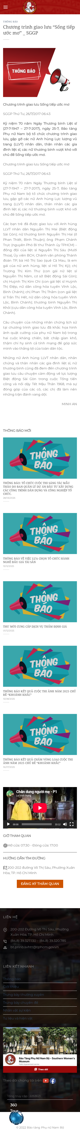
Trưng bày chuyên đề (20, 1003)
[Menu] (5, 7)
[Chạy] (8, 824)
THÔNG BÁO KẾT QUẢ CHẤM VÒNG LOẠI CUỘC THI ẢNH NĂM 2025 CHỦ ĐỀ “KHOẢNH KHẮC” (38, 761)
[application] (40, 808)
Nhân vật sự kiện (17, 1010)
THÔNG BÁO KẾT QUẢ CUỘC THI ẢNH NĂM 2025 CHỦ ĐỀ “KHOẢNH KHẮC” (39, 693)
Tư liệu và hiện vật (18, 1018)
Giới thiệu (11, 987)
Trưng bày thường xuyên (23, 995)
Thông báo (10, 21)
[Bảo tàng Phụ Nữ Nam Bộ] (30, 7)
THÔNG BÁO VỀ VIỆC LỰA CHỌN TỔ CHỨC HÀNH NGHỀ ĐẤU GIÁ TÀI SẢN (36, 560)
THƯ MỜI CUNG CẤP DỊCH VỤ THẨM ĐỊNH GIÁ (35, 626)
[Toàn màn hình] (72, 824)
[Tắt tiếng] (65, 824)
